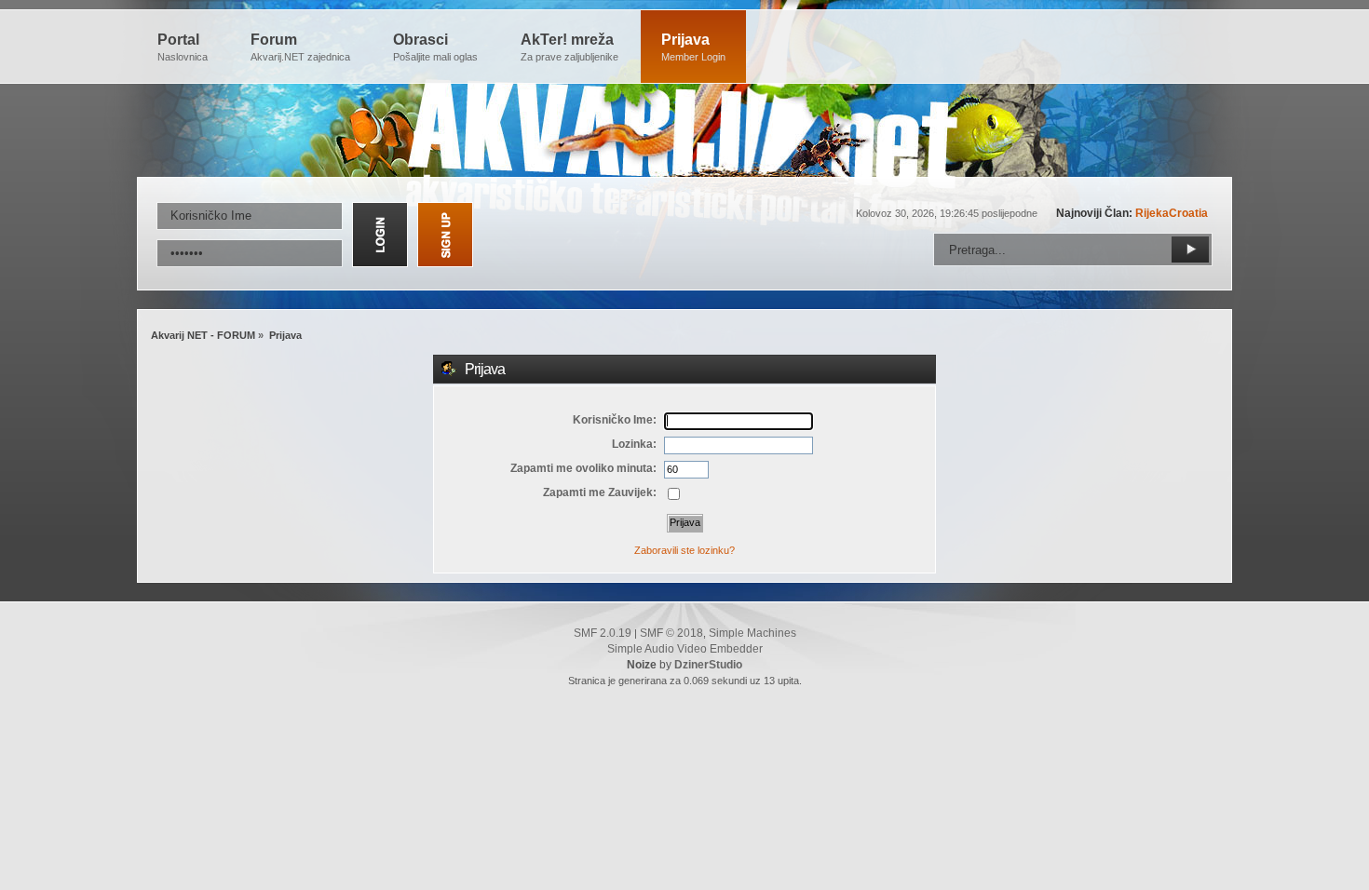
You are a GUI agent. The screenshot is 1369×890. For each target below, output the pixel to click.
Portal (182, 47)
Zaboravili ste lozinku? (684, 550)
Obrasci (435, 47)
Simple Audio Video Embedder (685, 648)
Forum (300, 47)
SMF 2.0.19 (602, 633)
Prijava (693, 47)
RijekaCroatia (1171, 213)
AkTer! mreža (569, 47)
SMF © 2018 (671, 633)
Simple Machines (752, 633)
